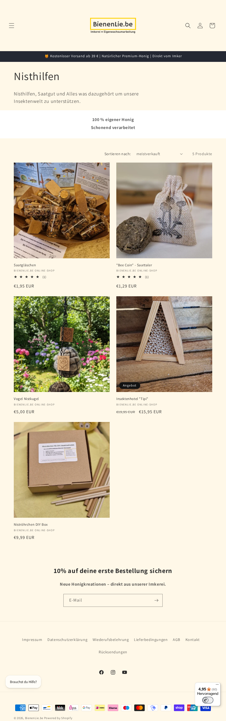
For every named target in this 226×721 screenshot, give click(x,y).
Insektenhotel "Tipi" (132, 399)
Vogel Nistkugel (26, 399)
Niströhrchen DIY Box (31, 524)
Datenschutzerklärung (67, 639)
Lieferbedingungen (151, 639)
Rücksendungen (113, 651)
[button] (12, 26)
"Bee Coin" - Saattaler (134, 265)
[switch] (207, 700)
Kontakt (192, 639)
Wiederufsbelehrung (111, 639)
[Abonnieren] (156, 600)
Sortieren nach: (117, 153)
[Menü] (217, 685)
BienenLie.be (34, 718)
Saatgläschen (25, 265)
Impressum (32, 639)
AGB (176, 639)
